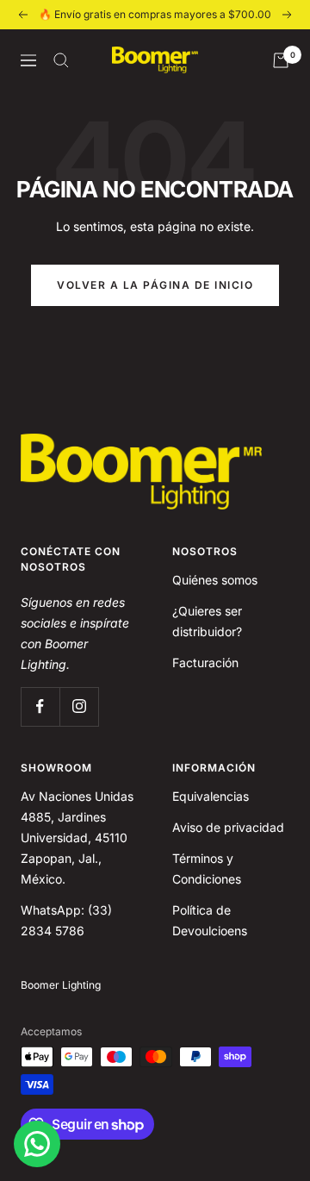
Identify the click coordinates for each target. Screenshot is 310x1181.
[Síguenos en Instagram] (78, 706)
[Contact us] (37, 1144)
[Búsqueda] (61, 60)
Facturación (205, 662)
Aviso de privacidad (228, 827)
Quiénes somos (214, 579)
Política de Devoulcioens (209, 920)
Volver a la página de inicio (155, 284)
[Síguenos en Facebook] (40, 706)
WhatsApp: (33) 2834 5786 (66, 920)
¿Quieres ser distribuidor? (207, 621)
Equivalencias (210, 796)
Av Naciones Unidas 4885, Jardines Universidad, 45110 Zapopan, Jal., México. (77, 837)
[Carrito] (280, 60)
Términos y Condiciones (206, 868)
